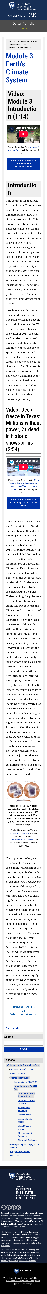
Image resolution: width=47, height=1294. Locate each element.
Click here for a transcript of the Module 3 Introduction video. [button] (23, 163)
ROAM (22, 1227)
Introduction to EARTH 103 (20, 47)
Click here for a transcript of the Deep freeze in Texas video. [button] (23, 502)
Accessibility (28, 1281)
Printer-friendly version (16, 1028)
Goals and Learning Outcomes (23, 1014)
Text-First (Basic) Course (21, 1069)
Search (24, 1049)
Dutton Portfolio (23, 23)
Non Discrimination (14, 1281)
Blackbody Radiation (27, 1140)
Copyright (28, 1283)
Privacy (38, 1278)
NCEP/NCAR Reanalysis (22, 839)
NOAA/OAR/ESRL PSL (19, 833)
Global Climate (24, 1114)
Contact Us (13, 1261)
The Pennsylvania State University (19, 1278)
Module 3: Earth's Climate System (26, 1095)
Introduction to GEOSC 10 (25, 1082)
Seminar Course (17, 1073)
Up (23, 1010)
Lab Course (15, 1156)
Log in (23, 28)
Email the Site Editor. (27, 1261)
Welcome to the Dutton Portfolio (23, 1065)
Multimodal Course (18, 44)
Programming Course (20, 1151)
